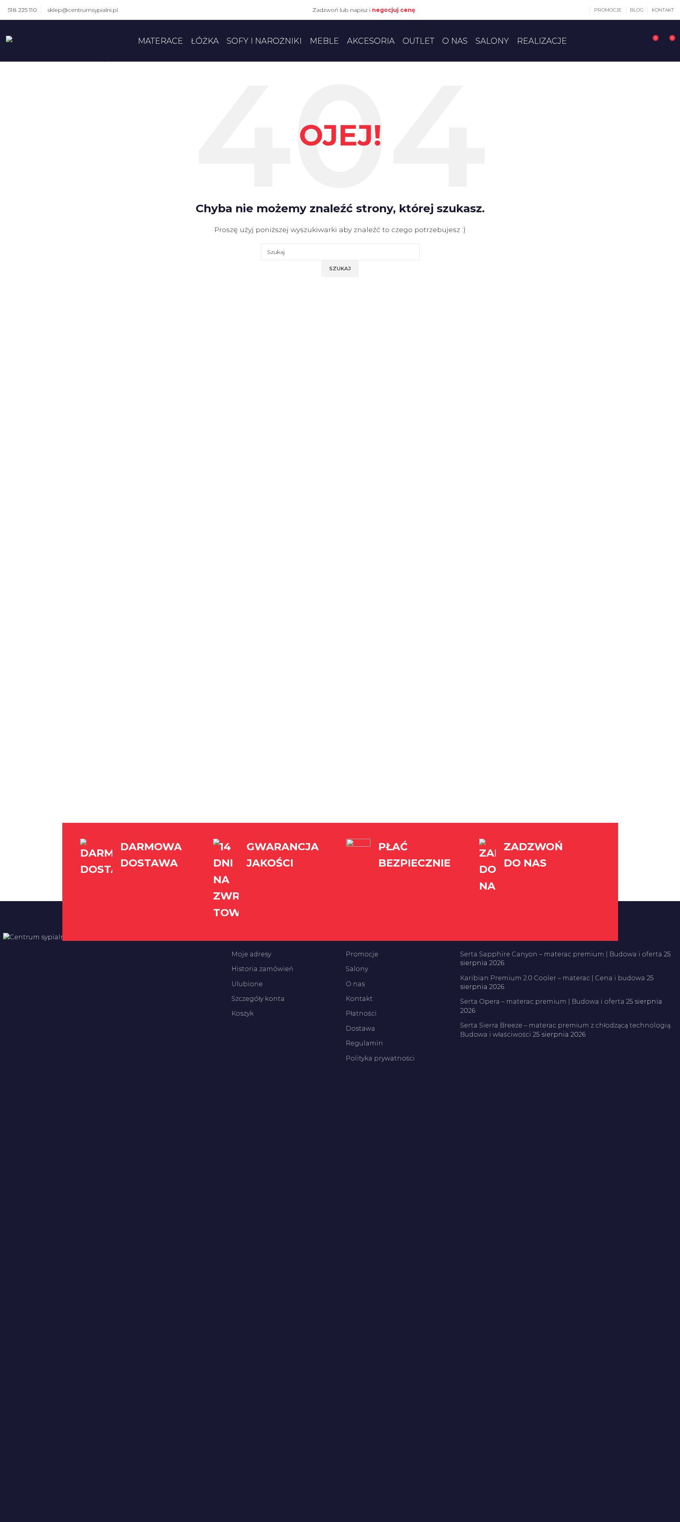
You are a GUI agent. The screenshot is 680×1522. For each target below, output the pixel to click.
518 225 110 (22, 10)
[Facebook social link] (131, 10)
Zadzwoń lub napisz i (363, 10)
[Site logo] (38, 40)
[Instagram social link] (141, 10)
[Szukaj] (637, 41)
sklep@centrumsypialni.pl (82, 10)
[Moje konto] (584, 10)
